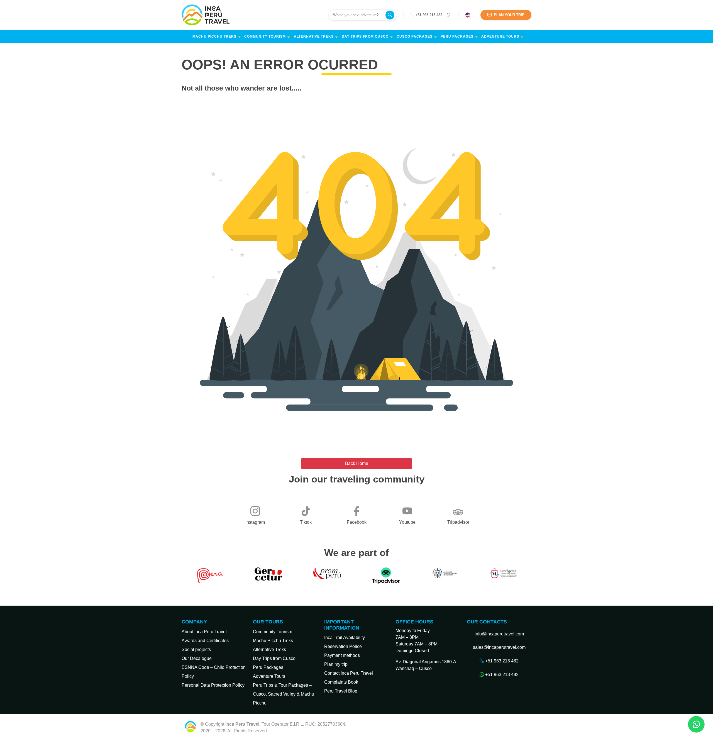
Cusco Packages (415, 36)
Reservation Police (343, 646)
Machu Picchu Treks (214, 36)
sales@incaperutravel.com (499, 647)
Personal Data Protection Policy (213, 685)
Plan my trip (336, 664)
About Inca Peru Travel (204, 631)
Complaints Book (341, 682)
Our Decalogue (197, 658)
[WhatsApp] (449, 15)
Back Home (356, 463)
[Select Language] (468, 15)
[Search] (389, 15)
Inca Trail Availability (344, 637)
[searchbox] (357, 15)
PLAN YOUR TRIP (508, 15)
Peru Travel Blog (340, 691)
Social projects (196, 649)
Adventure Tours (500, 36)
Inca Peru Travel (284, 730)
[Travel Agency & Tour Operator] (207, 14)
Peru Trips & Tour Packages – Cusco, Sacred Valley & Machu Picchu (283, 694)
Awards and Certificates (205, 640)
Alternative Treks (314, 36)
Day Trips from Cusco (365, 36)
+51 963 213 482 (428, 15)
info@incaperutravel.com (499, 634)
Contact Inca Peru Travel (348, 673)
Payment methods (342, 655)
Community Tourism (265, 36)
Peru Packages (457, 36)
